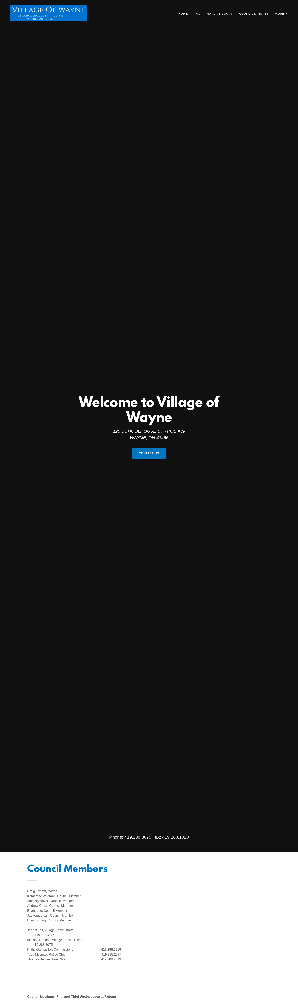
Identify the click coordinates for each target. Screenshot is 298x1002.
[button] (281, 13)
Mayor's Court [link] (220, 13)
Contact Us (149, 453)
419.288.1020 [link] (175, 837)
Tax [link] (197, 13)
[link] (48, 12)
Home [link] (183, 13)
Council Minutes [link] (253, 13)
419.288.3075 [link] (137, 837)
